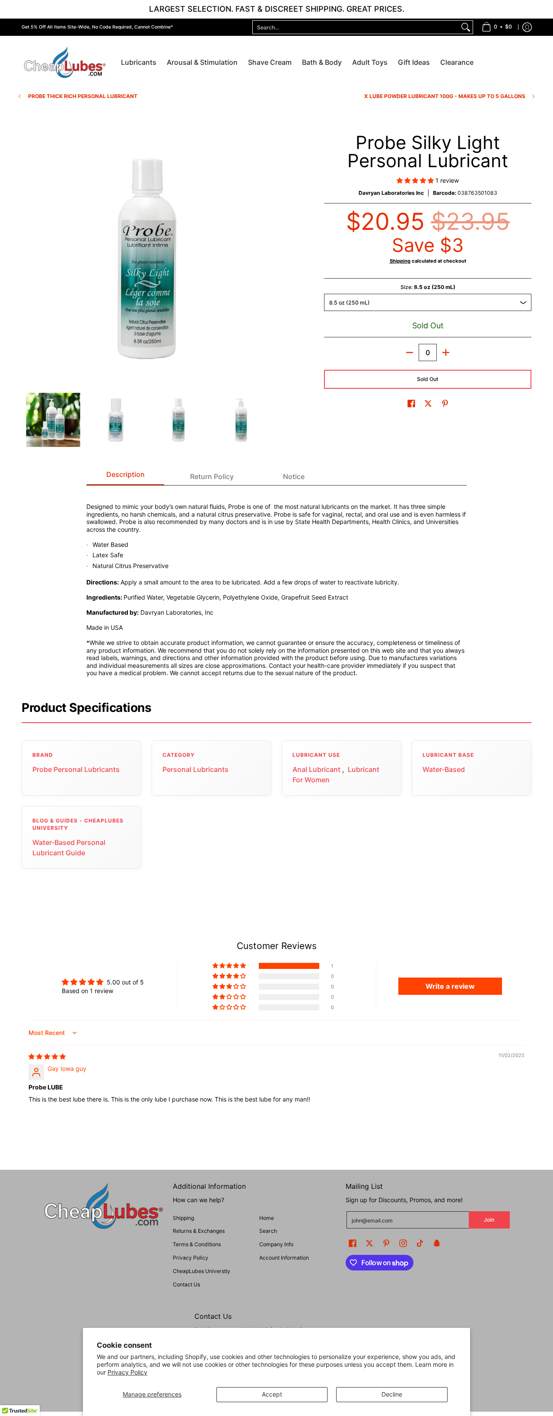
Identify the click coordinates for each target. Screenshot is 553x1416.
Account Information (284, 1257)
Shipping (400, 261)
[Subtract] (409, 352)
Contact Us (186, 1284)
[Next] (266, 258)
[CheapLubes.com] (65, 63)
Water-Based (444, 769)
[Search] (466, 27)
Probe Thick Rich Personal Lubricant (82, 96)
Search (268, 1231)
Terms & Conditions (197, 1244)
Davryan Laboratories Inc (391, 193)
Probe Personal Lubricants (76, 769)
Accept (272, 1394)
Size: (427, 287)
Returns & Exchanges (199, 1231)
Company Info (276, 1244)
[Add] (446, 352)
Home (266, 1218)
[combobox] (356, 27)
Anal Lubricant (316, 769)
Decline (391, 1394)
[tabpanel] (276, 584)
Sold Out (428, 379)
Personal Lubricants (195, 769)
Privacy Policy (127, 1372)
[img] (47, 1056)
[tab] (125, 477)
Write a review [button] (450, 986)
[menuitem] (496, 27)
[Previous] (27, 258)
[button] (416, 180)
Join (489, 1219)
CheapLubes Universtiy (201, 1271)
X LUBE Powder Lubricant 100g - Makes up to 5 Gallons (444, 96)
